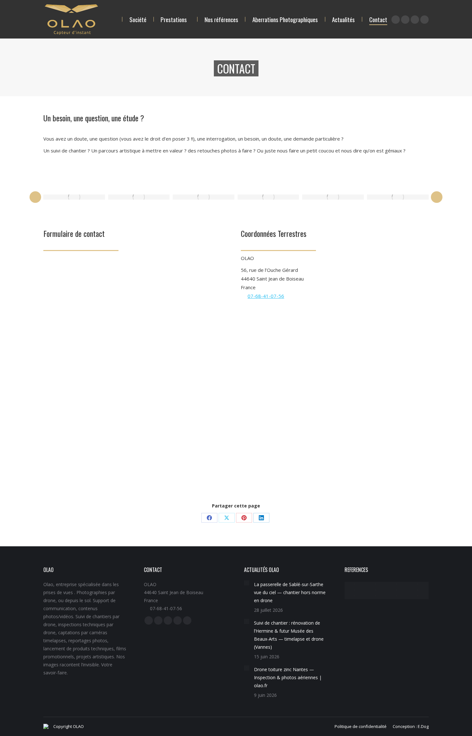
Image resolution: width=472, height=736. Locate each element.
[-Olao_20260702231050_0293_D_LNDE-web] (376, 590)
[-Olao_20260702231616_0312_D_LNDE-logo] (376, 596)
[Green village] (268, 197)
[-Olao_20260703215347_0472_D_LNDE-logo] (355, 596)
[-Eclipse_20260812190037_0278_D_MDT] (397, 585)
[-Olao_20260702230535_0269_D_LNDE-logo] (397, 596)
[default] (74, 197)
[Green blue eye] (333, 197)
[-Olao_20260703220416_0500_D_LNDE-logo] (418, 590)
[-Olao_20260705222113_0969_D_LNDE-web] (355, 590)
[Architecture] (418, 596)
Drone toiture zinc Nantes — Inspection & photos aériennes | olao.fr (288, 677)
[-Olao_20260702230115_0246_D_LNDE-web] (397, 590)
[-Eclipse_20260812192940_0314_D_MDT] (418, 585)
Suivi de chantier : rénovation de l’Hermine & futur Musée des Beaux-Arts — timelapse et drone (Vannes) (289, 635)
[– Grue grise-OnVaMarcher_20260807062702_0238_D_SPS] (376, 585)
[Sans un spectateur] (398, 197)
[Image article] (246, 582)
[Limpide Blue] (203, 197)
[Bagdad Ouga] (139, 197)
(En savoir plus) (194, 453)
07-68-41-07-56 (266, 296)
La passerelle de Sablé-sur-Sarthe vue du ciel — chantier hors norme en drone (290, 592)
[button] (35, 197)
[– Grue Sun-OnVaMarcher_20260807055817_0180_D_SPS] (355, 585)
